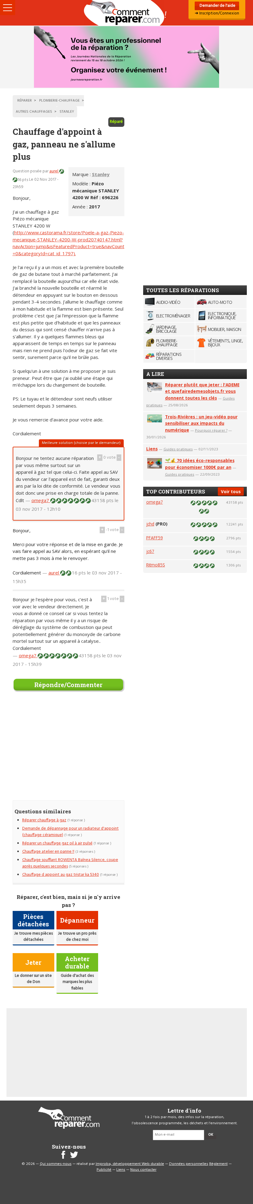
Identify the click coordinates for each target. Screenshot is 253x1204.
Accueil (126, 13)
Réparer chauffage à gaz (44, 820)
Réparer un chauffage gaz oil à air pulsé (57, 843)
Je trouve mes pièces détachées (33, 936)
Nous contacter (143, 1170)
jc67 (150, 551)
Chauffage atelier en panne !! (48, 851)
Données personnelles (188, 1164)
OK (210, 1135)
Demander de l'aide (217, 5)
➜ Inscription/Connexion (217, 13)
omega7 (40, 500)
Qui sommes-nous (56, 1164)
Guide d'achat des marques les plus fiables (77, 982)
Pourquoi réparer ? (211, 430)
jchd (150, 524)
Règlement (218, 1164)
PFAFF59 (154, 538)
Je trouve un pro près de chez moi (77, 936)
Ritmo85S (155, 565)
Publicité (104, 1170)
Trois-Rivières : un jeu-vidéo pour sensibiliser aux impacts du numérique (201, 423)
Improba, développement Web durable (130, 1164)
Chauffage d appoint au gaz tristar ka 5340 (60, 875)
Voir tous (231, 491)
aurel (54, 171)
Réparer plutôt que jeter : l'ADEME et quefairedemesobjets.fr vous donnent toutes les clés (202, 391)
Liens (152, 449)
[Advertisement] (68, 749)
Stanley (101, 174)
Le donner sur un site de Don (33, 978)
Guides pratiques (178, 449)
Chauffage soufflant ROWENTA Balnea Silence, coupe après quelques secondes (70, 863)
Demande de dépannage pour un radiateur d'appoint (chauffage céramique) (70, 831)
